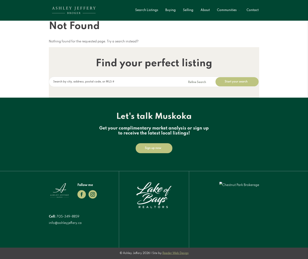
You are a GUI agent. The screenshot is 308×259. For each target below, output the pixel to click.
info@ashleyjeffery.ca (65, 223)
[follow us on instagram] (92, 197)
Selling (188, 10)
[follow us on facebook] (81, 197)
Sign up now (153, 148)
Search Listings (146, 10)
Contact (253, 10)
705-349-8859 (68, 216)
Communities (227, 10)
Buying (170, 10)
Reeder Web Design (175, 253)
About (205, 10)
